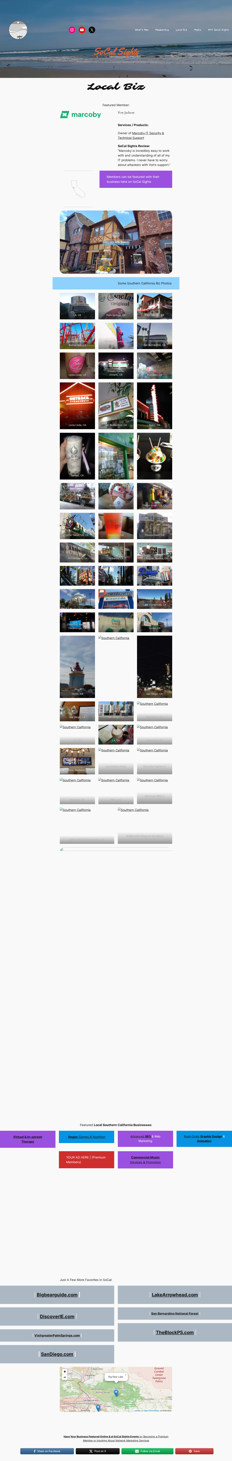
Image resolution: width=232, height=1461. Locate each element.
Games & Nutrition (86, 1137)
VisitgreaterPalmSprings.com (57, 1335)
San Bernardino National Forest (174, 1313)
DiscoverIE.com (57, 1316)
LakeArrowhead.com (175, 1294)
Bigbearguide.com (57, 1294)
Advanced (141, 1136)
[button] (116, 1393)
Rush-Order (203, 1136)
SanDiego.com (57, 1354)
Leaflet (137, 1410)
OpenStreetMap (151, 1410)
